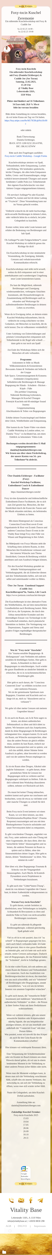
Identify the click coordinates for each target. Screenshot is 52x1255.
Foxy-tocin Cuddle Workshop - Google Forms (26, 156)
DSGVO (22, 1226)
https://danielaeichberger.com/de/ (26, 492)
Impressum (40, 1226)
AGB (8, 1226)
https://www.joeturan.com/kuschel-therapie (25, 595)
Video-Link (37, 437)
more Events (25, 6)
